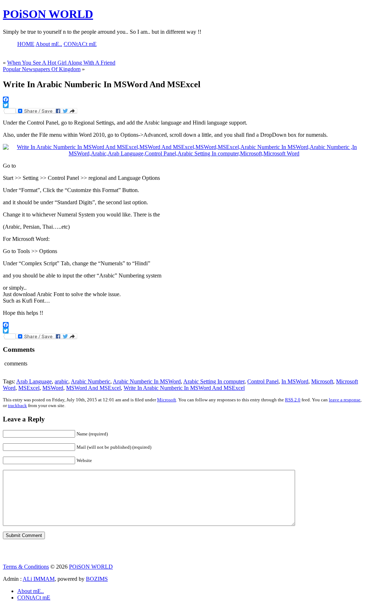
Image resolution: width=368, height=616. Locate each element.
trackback (17, 405)
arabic (61, 381)
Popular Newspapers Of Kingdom (41, 69)
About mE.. (30, 591)
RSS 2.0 (292, 399)
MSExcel (29, 388)
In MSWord (294, 381)
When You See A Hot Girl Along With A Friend (61, 63)
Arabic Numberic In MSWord (147, 381)
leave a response (344, 399)
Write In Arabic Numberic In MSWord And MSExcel (184, 388)
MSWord (52, 388)
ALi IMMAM (39, 579)
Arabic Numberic (90, 381)
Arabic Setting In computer (213, 381)
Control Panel (263, 381)
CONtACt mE (33, 597)
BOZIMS (97, 579)
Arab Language (34, 381)
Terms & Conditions (26, 567)
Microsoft (322, 381)
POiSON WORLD (48, 14)
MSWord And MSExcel (93, 388)
